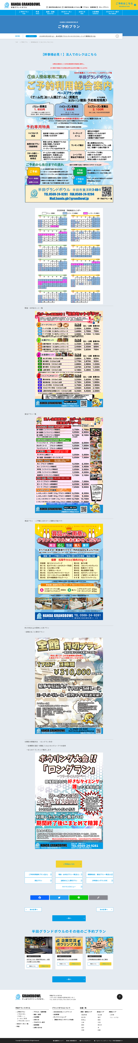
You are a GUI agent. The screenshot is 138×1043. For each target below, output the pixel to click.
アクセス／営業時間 (89, 7)
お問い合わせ (38, 1027)
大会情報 (36, 1017)
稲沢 (99, 1017)
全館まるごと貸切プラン (69, 880)
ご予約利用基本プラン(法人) (38, 874)
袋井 (82, 1027)
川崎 (82, 1022)
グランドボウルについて (61, 1008)
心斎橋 (112, 1015)
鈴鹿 (99, 1030)
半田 (99, 1022)
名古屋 (100, 1015)
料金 (18, 1026)
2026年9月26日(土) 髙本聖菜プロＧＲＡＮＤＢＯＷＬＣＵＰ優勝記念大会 (67, 36)
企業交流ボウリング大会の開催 (67, 959)
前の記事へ (34, 909)
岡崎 (99, 1020)
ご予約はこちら (69, 864)
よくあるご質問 (22, 1018)
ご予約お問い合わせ (23, 1021)
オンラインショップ (60, 1017)
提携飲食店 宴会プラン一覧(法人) (100, 874)
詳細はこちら (32, 966)
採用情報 (36, 1025)
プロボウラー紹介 (39, 1022)
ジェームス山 (114, 1017)
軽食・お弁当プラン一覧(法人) (69, 874)
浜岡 (82, 1030)
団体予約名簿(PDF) (54, 7)
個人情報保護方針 (72, 1040)
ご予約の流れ (21, 1014)
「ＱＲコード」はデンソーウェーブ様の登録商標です (109, 1040)
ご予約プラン (24, 42)
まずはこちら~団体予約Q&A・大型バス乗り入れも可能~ (38, 960)
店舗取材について (58, 1040)
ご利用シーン (21, 1016)
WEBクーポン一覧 (22, 1024)
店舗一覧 (83, 1008)
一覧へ (69, 918)
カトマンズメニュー (69, 886)
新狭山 (83, 1020)
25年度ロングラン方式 (99, 880)
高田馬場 (84, 1015)
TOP (16, 42)
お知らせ (36, 1020)
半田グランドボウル (22, 1008)
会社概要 (56, 1014)
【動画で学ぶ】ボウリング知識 (63, 1020)
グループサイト (103, 7)
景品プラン (38, 880)
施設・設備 (37, 1014)
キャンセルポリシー (86, 1040)
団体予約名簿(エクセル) (72, 7)
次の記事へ (104, 909)
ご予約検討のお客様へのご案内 (98, 959)
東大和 (83, 1017)
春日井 (100, 1025)
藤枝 (82, 1025)
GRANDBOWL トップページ (63, 1012)
